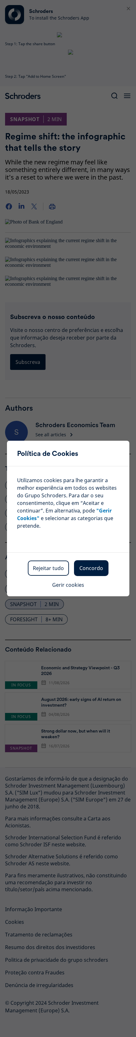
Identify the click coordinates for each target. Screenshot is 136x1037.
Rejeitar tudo (48, 568)
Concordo (91, 568)
